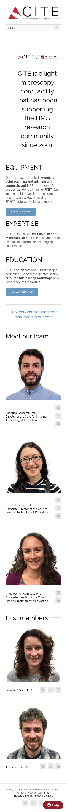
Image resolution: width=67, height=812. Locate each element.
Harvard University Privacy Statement (33, 796)
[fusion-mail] (58, 416)
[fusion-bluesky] (58, 408)
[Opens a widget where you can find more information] (53, 805)
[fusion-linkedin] (58, 423)
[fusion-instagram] (58, 690)
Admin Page (44, 793)
